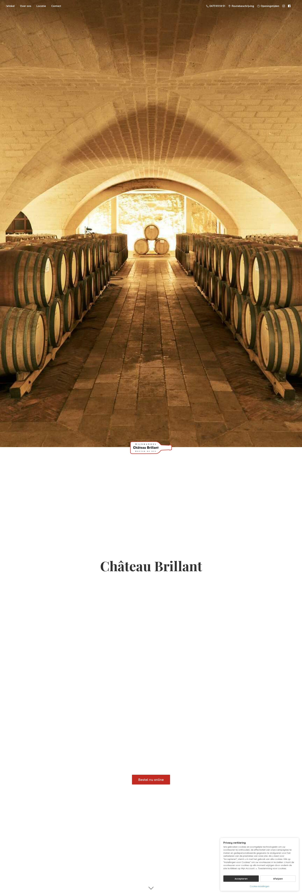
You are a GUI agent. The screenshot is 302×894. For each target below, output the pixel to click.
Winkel (10, 6)
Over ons (25, 6)
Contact (56, 6)
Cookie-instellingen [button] (259, 886)
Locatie (41, 6)
